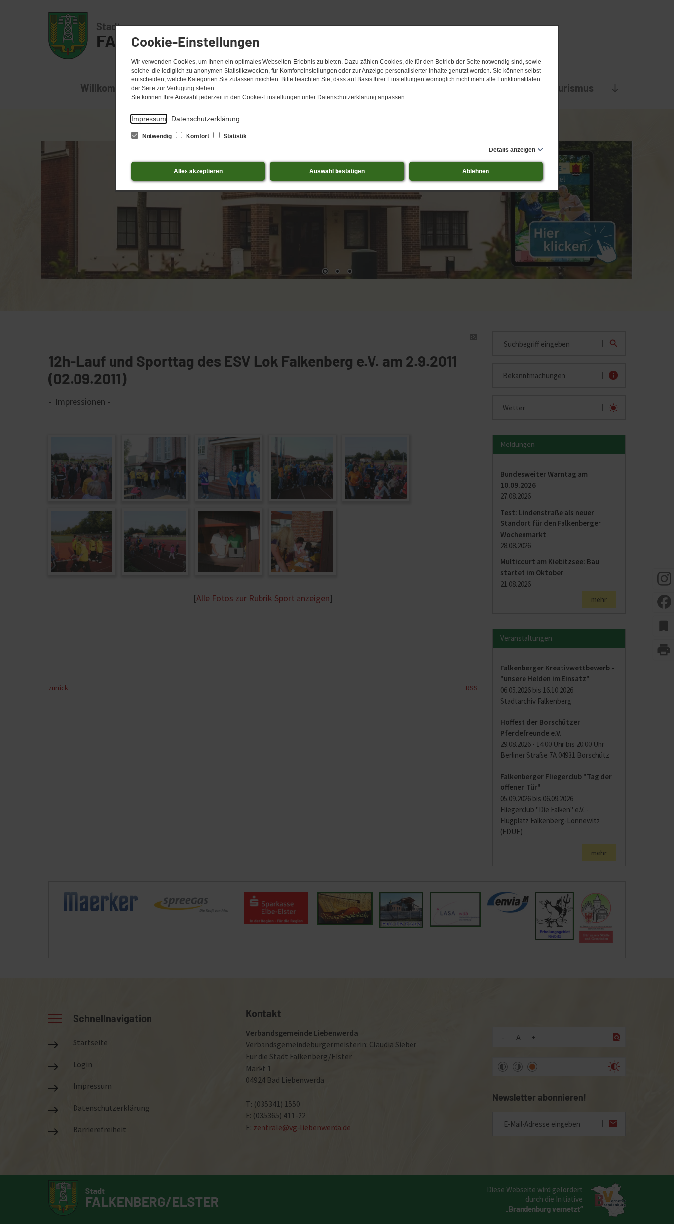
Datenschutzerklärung (205, 119)
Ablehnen (475, 171)
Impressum (148, 119)
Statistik (234, 136)
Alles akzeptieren (198, 171)
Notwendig (157, 136)
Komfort (198, 136)
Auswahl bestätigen (337, 171)
